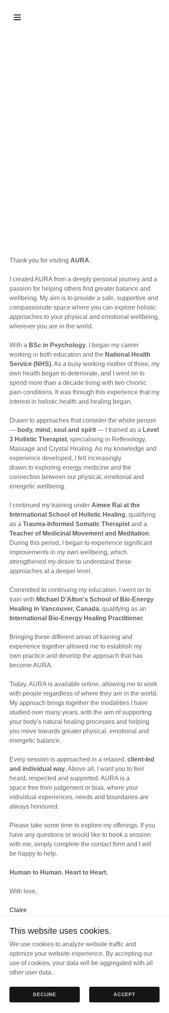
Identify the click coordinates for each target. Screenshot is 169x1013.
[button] (20, 17)
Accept (124, 994)
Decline (44, 994)
